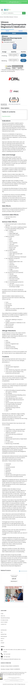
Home (1, 17)
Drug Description (6, 116)
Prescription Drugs (5, 618)
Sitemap (2, 642)
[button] (1, 676)
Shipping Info (4, 630)
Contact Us (3, 624)
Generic (21, 31)
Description (4, 104)
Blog (2, 640)
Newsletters (3, 634)
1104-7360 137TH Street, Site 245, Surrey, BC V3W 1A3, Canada (14, 650)
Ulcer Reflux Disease (8, 17)
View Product (14, 581)
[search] (24, 13)
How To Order (4, 622)
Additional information (14, 104)
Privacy (2, 638)
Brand (7, 31)
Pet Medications (4, 620)
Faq (1, 632)
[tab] (4, 104)
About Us (3, 615)
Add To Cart (23, 55)
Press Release (4, 636)
